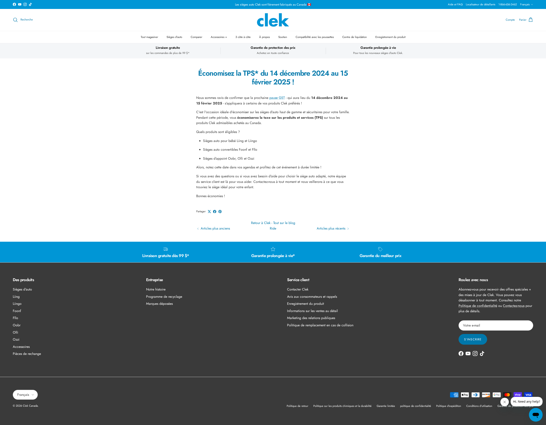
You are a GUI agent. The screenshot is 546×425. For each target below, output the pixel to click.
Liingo (17, 303)
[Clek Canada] (273, 20)
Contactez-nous (513, 305)
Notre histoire (156, 289)
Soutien (282, 37)
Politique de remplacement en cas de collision (320, 325)
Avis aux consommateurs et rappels (312, 296)
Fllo (15, 317)
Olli (15, 332)
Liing (16, 296)
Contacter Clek (297, 289)
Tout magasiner (149, 37)
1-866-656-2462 (507, 4)
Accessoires (21, 346)
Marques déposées (159, 303)
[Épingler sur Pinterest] (220, 211)
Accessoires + (219, 37)
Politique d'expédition (448, 406)
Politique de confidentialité (478, 305)
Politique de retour (297, 406)
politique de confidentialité (415, 406)
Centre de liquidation (354, 37)
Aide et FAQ (455, 4)
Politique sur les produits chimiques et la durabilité (342, 406)
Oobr (16, 325)
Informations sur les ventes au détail (312, 310)
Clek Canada (30, 406)
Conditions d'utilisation (479, 406)
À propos (264, 37)
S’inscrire (473, 339)
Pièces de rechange (27, 353)
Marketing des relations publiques (311, 317)
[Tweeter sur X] (209, 211)
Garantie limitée (386, 406)
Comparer (196, 37)
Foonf (17, 310)
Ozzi (16, 339)
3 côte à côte (243, 37)
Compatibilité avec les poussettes (315, 37)
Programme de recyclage (164, 296)
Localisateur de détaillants (480, 4)
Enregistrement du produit (390, 37)
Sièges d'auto (174, 37)
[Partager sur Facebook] (214, 211)
